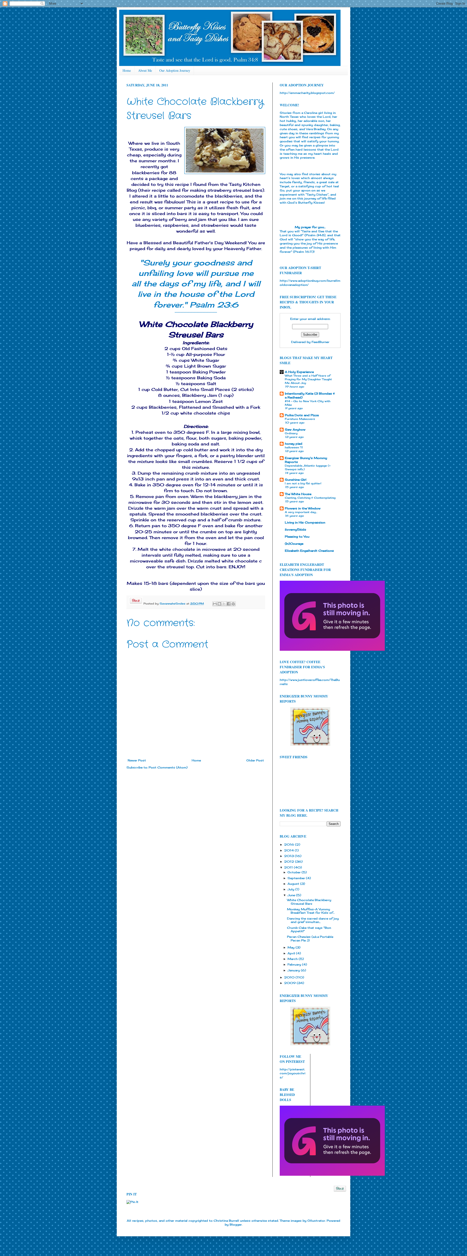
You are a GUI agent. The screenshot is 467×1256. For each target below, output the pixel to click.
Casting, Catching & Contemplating (310, 497)
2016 (289, 844)
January (294, 970)
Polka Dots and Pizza (302, 415)
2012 (289, 861)
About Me (145, 70)
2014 (289, 850)
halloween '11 (294, 447)
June (291, 895)
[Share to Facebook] (228, 603)
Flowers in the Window (303, 508)
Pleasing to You (297, 536)
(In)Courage (294, 543)
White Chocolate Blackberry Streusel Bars (309, 901)
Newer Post (137, 760)
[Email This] (214, 603)
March (293, 959)
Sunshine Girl (295, 479)
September (296, 878)
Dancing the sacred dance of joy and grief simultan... (313, 920)
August (293, 884)
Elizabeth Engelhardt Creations (309, 550)
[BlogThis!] (219, 603)
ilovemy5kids (295, 529)
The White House (298, 494)
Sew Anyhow (295, 429)
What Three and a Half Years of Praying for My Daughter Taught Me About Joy (308, 379)
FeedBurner (320, 342)
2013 (289, 856)
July (291, 889)
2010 (290, 977)
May (291, 947)
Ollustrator (316, 1220)
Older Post (255, 760)
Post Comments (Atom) (168, 767)
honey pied (293, 443)
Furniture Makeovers (300, 419)
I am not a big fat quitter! (303, 483)
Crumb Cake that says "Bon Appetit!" (309, 929)
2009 (290, 983)
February (294, 964)
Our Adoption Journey (174, 70)
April (291, 953)
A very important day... (301, 512)
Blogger (236, 1224)
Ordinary (291, 433)
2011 (289, 867)
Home (127, 70)
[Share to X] (224, 603)
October (294, 872)
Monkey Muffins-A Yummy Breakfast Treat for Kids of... (310, 910)
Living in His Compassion (305, 522)
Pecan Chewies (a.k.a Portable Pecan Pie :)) (310, 938)
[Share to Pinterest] (233, 603)
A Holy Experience (299, 372)
